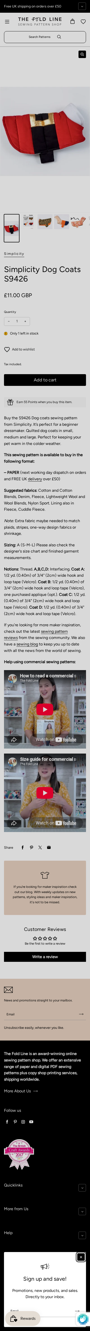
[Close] (81, 1257)
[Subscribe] (77, 1311)
